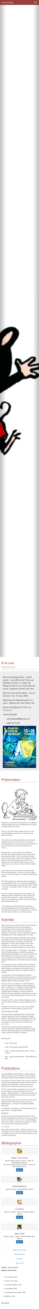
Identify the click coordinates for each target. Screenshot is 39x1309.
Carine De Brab (7, 2)
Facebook (7, 710)
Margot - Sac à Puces (19, 1250)
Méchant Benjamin (19, 1254)
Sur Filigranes (5, 1126)
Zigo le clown (19, 1263)
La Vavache (19, 1259)
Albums (19, 1170)
